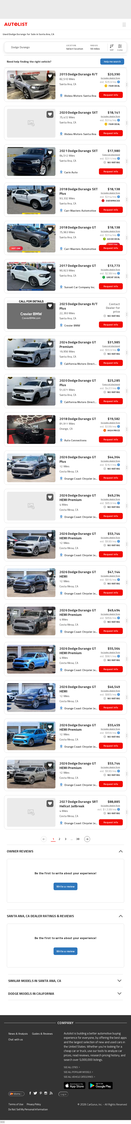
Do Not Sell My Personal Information (28, 1109)
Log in (63, 1094)
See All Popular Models (78, 1072)
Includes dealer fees (110, 78)
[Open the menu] (124, 24)
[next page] (87, 839)
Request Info (111, 95)
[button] (112, 47)
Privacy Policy (34, 1104)
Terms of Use (15, 1104)
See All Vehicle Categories (79, 1077)
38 (77, 839)
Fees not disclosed (111, 154)
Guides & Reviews (42, 1034)
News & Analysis (18, 1034)
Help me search (112, 61)
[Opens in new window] (74, 1085)
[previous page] (44, 839)
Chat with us (15, 1039)
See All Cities (72, 1067)
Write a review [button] (65, 886)
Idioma (17, 1093)
